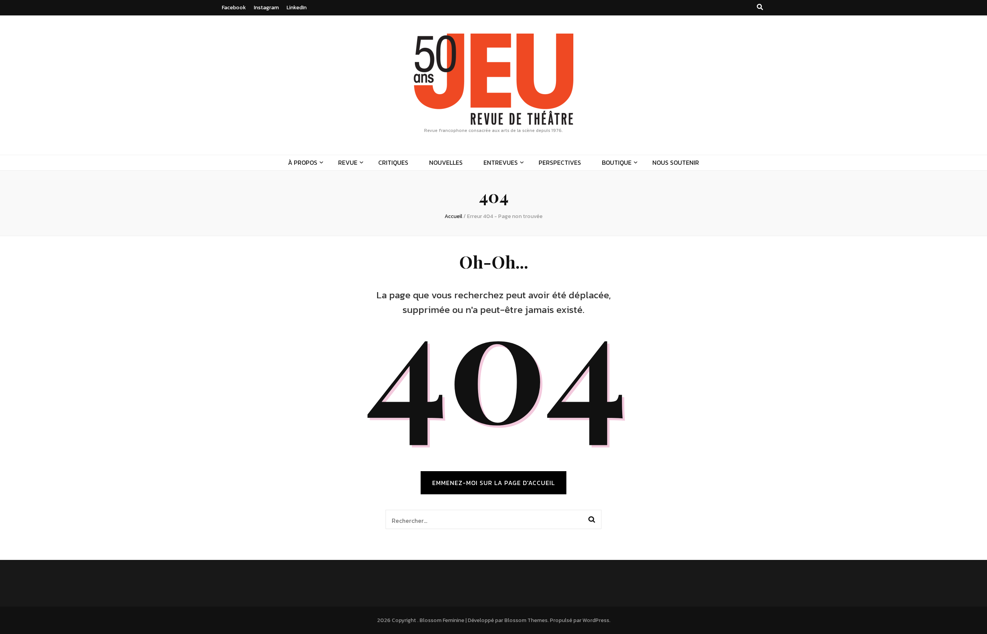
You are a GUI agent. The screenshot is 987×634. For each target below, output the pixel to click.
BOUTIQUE (617, 162)
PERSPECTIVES (560, 162)
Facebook (234, 7)
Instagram (266, 7)
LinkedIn (296, 7)
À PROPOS (302, 162)
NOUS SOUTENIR (675, 162)
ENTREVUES (500, 162)
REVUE (347, 162)
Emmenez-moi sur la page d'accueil (493, 482)
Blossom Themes (525, 620)
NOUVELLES (446, 162)
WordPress (596, 620)
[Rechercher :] (483, 519)
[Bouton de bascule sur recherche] (760, 7)
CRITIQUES (393, 162)
